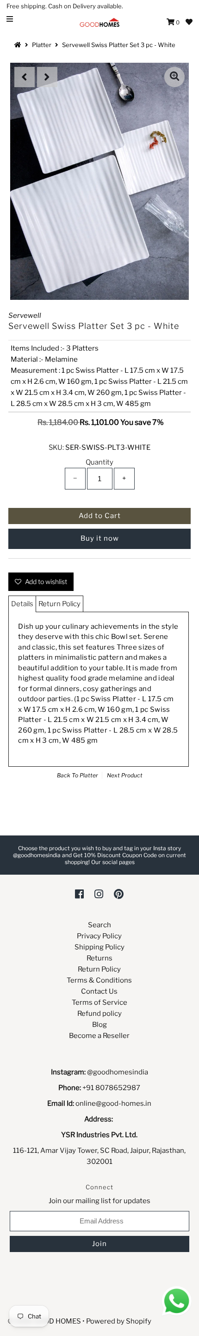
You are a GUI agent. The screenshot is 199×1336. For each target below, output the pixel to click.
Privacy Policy (99, 936)
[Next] (47, 77)
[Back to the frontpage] (19, 44)
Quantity (99, 462)
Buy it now (100, 538)
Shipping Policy (99, 947)
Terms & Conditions (99, 980)
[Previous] (24, 77)
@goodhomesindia (117, 1072)
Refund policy (99, 1013)
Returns (99, 958)
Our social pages (113, 862)
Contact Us (99, 991)
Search (99, 925)
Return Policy (59, 604)
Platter (41, 44)
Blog (99, 1024)
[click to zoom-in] (174, 77)
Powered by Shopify (118, 1321)
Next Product (125, 775)
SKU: (56, 447)
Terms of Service (99, 1002)
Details (22, 604)
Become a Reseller (99, 1036)
